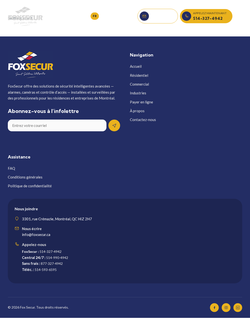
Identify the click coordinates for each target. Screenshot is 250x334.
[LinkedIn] (237, 307)
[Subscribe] (114, 125)
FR (95, 16)
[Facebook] (214, 307)
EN (86, 16)
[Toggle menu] (238, 16)
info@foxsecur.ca (36, 234)
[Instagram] (226, 307)
